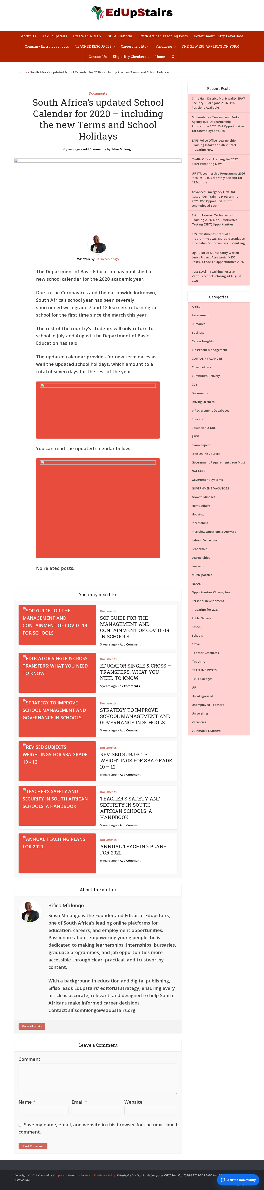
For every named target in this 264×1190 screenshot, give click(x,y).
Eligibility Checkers (129, 56)
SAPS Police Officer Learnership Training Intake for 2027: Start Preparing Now (214, 144)
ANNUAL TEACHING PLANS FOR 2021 (133, 849)
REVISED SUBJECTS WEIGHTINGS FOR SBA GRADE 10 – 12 (136, 760)
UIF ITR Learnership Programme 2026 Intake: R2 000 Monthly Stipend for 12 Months (218, 177)
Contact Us (98, 56)
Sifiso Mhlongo (122, 149)
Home (160, 56)
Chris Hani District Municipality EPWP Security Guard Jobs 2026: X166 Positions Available (218, 102)
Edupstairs (60, 1175)
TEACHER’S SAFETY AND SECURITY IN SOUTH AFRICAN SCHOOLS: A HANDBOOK (130, 807)
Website (133, 1102)
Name (27, 1102)
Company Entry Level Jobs (47, 46)
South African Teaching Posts (163, 36)
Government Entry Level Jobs (218, 36)
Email (79, 1102)
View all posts (32, 1026)
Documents (98, 93)
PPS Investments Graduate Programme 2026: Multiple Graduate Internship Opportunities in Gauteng (218, 238)
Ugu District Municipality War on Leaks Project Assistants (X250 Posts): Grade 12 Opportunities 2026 (218, 257)
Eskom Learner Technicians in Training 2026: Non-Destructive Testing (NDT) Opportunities (214, 219)
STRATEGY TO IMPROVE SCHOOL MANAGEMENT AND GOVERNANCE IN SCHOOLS (135, 716)
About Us (28, 36)
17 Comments (130, 686)
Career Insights (133, 46)
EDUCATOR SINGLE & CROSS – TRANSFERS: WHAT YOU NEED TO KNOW (135, 671)
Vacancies (163, 46)
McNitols (90, 1175)
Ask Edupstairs (54, 36)
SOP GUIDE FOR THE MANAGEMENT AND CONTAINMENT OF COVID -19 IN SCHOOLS (134, 627)
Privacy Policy (106, 1175)
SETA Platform (120, 36)
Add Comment (93, 149)
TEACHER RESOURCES (93, 46)
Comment (29, 1059)
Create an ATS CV (87, 36)
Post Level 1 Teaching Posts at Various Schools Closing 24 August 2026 (216, 276)
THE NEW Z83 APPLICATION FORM (210, 46)
